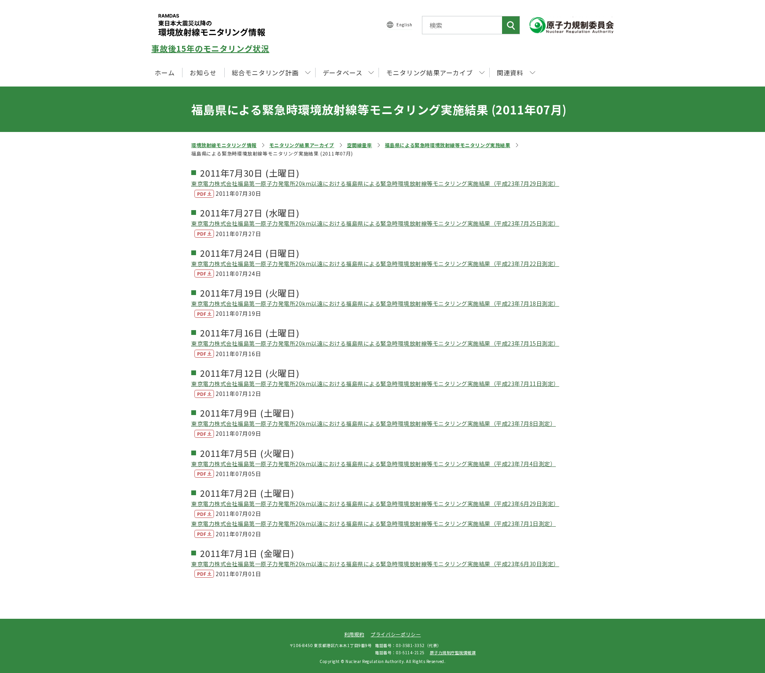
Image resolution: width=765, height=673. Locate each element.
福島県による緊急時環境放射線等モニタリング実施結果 (447, 145)
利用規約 (354, 634)
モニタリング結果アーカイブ (301, 145)
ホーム (165, 72)
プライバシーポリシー (396, 634)
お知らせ (203, 72)
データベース (343, 72)
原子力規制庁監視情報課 (453, 652)
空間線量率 (359, 145)
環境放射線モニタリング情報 (224, 145)
